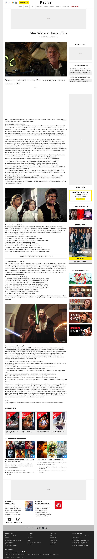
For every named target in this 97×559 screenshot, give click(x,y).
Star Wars (12, 402)
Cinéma (20, 6)
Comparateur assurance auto (11, 554)
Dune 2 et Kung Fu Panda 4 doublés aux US (50, 459)
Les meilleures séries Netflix (78, 539)
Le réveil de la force (19, 402)
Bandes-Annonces (49, 6)
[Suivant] (65, 421)
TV (32, 6)
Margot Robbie (53, 542)
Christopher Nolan (54, 535)
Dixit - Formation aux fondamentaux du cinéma (49, 554)
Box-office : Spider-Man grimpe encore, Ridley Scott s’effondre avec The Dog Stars (80, 69)
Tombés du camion (9, 539)
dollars (51, 402)
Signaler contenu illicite (18, 557)
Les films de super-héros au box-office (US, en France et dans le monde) (19, 460)
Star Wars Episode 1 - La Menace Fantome (12, 432)
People (58, 6)
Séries (26, 6)
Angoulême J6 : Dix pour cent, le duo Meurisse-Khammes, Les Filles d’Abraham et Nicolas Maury (80, 73)
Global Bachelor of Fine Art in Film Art (25, 554)
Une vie (7, 537)
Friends (29, 535)
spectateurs (56, 402)
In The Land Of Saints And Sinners (13, 540)
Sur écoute (30, 543)
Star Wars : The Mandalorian (34, 542)
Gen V (29, 539)
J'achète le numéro (80, 262)
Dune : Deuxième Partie (10, 535)
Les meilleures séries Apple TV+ (79, 542)
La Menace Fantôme (45, 139)
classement (7, 403)
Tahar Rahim (53, 543)
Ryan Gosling (53, 537)
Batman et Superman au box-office (16, 470)
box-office (7, 402)
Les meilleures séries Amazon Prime (80, 540)
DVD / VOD (39, 6)
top (11, 403)
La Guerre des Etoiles (30, 402)
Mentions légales (8, 557)
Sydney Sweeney (53, 540)
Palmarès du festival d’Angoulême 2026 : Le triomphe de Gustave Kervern (80, 80)
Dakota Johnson (53, 539)
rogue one (37, 402)
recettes (61, 402)
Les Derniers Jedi (51, 157)
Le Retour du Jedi (11, 177)
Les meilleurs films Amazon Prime (80, 545)
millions (42, 402)
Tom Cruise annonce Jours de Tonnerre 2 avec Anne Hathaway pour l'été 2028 (80, 77)
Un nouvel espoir (30, 145)
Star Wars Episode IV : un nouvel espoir (58, 432)
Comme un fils (8, 543)
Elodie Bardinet (54, 36)
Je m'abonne (80, 258)
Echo (29, 540)
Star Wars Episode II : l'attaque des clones (27, 432)
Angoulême (66, 6)
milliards (47, 402)
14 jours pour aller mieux (11, 545)
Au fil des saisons (9, 542)
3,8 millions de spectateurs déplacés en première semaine (24, 349)
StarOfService (36, 554)
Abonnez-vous (24, 2)
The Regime (30, 537)
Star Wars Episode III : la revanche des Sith (43, 432)
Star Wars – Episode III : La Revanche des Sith (18, 170)
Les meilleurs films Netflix (78, 543)
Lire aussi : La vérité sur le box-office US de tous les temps (36, 256)
